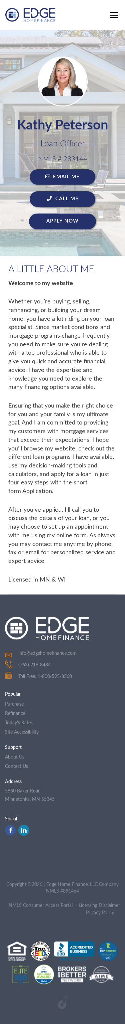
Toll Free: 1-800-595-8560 (45, 676)
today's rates (19, 723)
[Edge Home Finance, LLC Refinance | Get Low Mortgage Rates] (47, 628)
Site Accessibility (22, 732)
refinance (15, 713)
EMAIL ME (66, 176)
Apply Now (62, 221)
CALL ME (66, 198)
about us (14, 757)
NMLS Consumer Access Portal (41, 905)
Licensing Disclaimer (99, 905)
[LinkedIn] (23, 834)
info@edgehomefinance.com (47, 653)
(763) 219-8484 (34, 665)
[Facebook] (10, 834)
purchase (14, 704)
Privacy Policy (100, 913)
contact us (16, 766)
